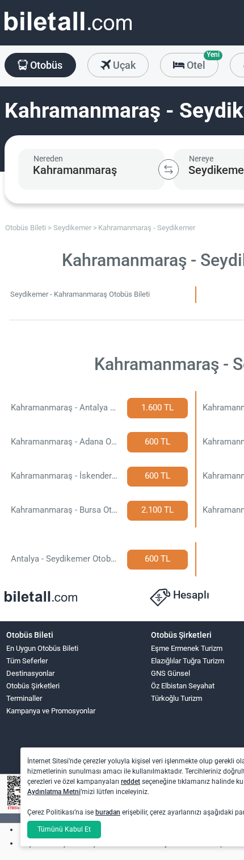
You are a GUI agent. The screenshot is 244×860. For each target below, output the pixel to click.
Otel (201, 62)
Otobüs (45, 65)
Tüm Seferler (27, 661)
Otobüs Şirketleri (33, 686)
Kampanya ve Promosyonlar (50, 711)
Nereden (48, 158)
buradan (107, 812)
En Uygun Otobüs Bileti (42, 648)
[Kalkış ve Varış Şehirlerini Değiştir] (168, 169)
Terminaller (24, 698)
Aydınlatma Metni (54, 792)
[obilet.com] (68, 31)
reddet (130, 782)
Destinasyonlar (30, 673)
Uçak (123, 65)
